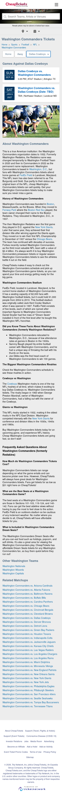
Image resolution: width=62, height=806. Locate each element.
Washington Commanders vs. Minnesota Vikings (27, 666)
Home (8, 54)
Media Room (36, 741)
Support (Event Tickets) (14, 736)
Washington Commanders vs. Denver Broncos (26, 621)
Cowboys (12, 383)
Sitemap (30, 757)
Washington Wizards (13, 569)
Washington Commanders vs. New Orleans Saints (28, 674)
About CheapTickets (14, 730)
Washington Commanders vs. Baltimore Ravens (27, 593)
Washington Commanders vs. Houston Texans (26, 634)
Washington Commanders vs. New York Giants (26, 678)
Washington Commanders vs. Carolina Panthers (27, 601)
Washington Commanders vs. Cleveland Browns (27, 613)
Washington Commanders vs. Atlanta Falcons (26, 589)
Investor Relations (14, 741)
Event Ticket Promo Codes (16, 751)
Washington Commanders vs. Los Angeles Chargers (29, 654)
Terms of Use (35, 751)
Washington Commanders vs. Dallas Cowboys (26, 617)
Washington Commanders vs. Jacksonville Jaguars (29, 641)
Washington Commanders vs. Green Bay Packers (28, 630)
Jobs (26, 741)
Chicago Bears (44, 239)
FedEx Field (26, 175)
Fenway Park (9, 210)
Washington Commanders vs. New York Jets (25, 682)
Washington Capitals (13, 573)
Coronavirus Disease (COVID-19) (41, 736)
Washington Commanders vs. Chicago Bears (25, 605)
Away (20, 54)
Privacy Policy (49, 751)
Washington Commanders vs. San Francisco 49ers (29, 694)
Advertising (49, 741)
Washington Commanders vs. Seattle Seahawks (27, 698)
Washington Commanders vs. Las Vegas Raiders (28, 650)
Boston (50, 204)
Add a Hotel (32, 746)
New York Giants (44, 227)
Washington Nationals (13, 566)
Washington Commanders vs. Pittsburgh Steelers (28, 690)
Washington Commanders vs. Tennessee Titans (27, 706)
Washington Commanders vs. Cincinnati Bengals (27, 609)
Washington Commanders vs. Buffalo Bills (24, 597)
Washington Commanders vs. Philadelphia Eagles (28, 686)
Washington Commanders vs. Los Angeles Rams (28, 658)
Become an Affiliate (16, 746)
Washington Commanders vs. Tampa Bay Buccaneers (30, 702)
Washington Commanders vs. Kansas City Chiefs (28, 646)
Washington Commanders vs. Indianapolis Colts (27, 638)
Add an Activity (46, 746)
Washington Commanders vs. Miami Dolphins (26, 662)
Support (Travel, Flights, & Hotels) (40, 730)
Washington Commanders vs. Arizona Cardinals (27, 585)
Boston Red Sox (36, 210)
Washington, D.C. (38, 169)
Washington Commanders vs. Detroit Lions (24, 625)
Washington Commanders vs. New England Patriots (29, 670)
